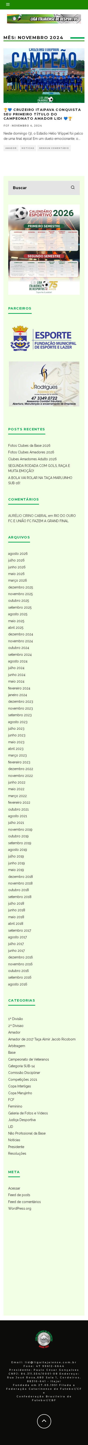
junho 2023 (16, 735)
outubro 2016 (18, 971)
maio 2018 (16, 917)
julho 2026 (16, 560)
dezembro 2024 (20, 634)
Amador (11, 148)
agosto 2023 (17, 722)
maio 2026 (16, 574)
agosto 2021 (17, 816)
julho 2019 (16, 856)
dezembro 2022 (20, 769)
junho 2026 (17, 567)
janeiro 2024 (17, 695)
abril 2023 (15, 749)
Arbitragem (16, 1046)
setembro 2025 (19, 607)
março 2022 (17, 796)
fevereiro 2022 (19, 802)
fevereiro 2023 (19, 762)
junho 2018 (16, 910)
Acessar (14, 1188)
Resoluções (17, 1153)
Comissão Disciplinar (24, 1073)
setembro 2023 (20, 715)
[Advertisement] (44, 1266)
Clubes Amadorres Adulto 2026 (32, 459)
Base (11, 1052)
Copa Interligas (19, 1086)
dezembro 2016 (20, 957)
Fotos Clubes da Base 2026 (29, 445)
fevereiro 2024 (19, 688)
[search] (73, 188)
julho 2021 (16, 823)
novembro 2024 (20, 641)
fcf (6, 125)
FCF (11, 1100)
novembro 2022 (20, 776)
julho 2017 (16, 944)
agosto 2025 (17, 614)
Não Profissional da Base (27, 1133)
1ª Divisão (15, 1019)
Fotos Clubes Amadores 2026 (31, 452)
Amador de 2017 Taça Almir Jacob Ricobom (42, 1039)
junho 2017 (16, 951)
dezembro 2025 (20, 587)
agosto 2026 (18, 554)
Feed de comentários (24, 1202)
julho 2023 (16, 728)
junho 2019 (16, 863)
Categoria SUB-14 (21, 1066)
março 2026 (17, 580)
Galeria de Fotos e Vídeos (28, 1113)
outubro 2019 (18, 836)
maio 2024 (16, 681)
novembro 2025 (20, 594)
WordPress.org (19, 1208)
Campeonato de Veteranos (28, 1059)
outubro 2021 (18, 809)
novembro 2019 (20, 829)
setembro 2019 (19, 843)
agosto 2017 (17, 937)
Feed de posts (19, 1195)
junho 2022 (16, 782)
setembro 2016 (19, 977)
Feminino (15, 1106)
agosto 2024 (17, 661)
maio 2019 (16, 870)
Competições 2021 (22, 1079)
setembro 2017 (19, 930)
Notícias (28, 148)
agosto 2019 (17, 850)
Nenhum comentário (54, 148)
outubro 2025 (18, 600)
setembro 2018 (19, 897)
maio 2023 (16, 742)
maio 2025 (16, 621)
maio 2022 (16, 789)
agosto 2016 (17, 984)
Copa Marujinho (20, 1093)
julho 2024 (16, 668)
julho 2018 (16, 903)
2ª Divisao (15, 1026)
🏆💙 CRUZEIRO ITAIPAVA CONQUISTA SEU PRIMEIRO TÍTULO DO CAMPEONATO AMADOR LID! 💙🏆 (42, 114)
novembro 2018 (20, 883)
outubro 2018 (18, 890)
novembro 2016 (20, 964)
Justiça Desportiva (22, 1120)
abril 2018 (15, 923)
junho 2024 (16, 675)
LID (10, 1127)
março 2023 (17, 755)
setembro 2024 (20, 654)
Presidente (16, 1147)
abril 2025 (15, 627)
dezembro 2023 (20, 701)
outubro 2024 (18, 648)
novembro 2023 (20, 708)
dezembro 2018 (20, 877)
